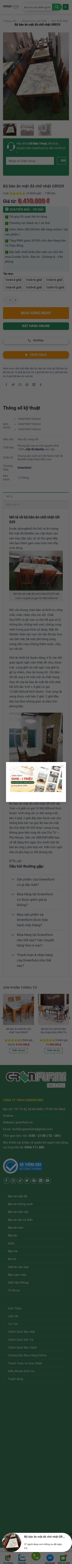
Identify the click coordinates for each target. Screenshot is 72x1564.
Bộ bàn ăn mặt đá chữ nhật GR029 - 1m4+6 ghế (44, 1536)
